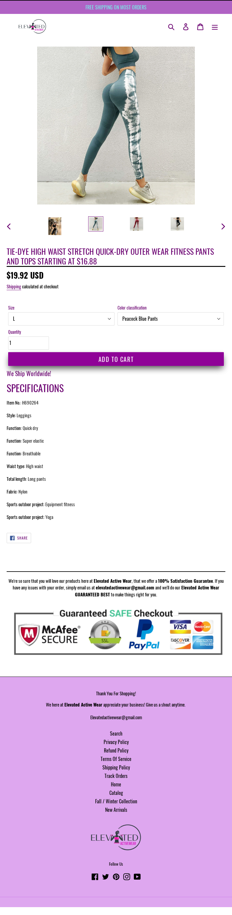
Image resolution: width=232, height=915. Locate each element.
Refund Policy (116, 750)
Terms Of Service (116, 758)
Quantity (14, 332)
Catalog (116, 792)
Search (116, 733)
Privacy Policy (116, 742)
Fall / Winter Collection (116, 801)
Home (116, 784)
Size (11, 307)
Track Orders (116, 775)
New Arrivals (116, 809)
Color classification (132, 307)
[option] (54, 226)
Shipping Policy (116, 767)
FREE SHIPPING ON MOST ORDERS (116, 7)
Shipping (14, 286)
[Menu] (214, 26)
